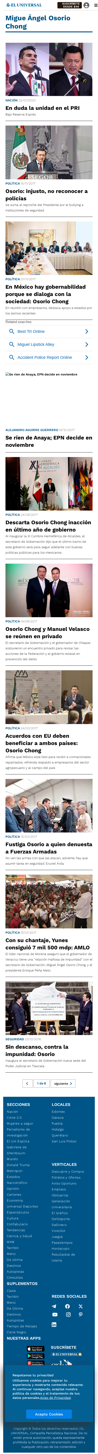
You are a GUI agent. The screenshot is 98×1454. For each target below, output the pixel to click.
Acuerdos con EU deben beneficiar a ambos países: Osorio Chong (41, 743)
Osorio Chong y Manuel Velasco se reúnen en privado (47, 633)
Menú (11, 1254)
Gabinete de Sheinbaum (17, 1150)
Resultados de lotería (63, 1257)
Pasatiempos (62, 1242)
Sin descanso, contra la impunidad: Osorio (36, 1050)
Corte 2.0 (14, 1117)
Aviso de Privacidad (55, 1398)
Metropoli (14, 1171)
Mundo (12, 1159)
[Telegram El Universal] (54, 1306)
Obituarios (60, 1195)
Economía (15, 1200)
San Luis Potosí (64, 1141)
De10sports (61, 1219)
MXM (11, 1242)
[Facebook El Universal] (67, 1306)
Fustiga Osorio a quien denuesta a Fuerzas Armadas (48, 848)
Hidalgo (58, 1129)
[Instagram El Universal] (68, 1315)
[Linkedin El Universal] (54, 1324)
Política (12, 183)
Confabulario (17, 1224)
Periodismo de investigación (18, 1132)
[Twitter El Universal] (80, 1306)
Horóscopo (60, 1248)
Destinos (14, 1265)
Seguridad (14, 1039)
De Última (15, 1308)
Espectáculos (18, 1212)
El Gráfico (60, 1213)
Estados (13, 1177)
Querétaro (60, 1135)
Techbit (13, 1248)
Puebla (57, 1123)
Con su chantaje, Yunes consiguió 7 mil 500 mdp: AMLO (47, 944)
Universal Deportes (22, 1206)
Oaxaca (58, 1117)
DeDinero (59, 1225)
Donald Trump (18, 1165)
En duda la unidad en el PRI (42, 108)
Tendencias (16, 1230)
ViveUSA (58, 1231)
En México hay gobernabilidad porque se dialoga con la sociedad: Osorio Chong (45, 294)
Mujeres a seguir (20, 1123)
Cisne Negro (16, 1332)
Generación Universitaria (62, 1204)
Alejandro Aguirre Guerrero (31, 430)
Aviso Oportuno (64, 1183)
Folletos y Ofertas (66, 1177)
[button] (69, 5)
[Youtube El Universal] (55, 1315)
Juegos (57, 1236)
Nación (11, 100)
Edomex (58, 1111)
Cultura (13, 1218)
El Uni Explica (18, 1141)
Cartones (14, 1194)
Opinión (13, 1188)
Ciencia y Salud (19, 1236)
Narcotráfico (17, 1182)
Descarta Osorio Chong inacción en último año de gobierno (48, 526)
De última (15, 1259)
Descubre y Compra (68, 1171)
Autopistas (15, 1271)
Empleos (59, 1189)
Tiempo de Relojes (22, 1326)
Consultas (15, 1277)
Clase (11, 1290)
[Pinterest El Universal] (80, 1315)
